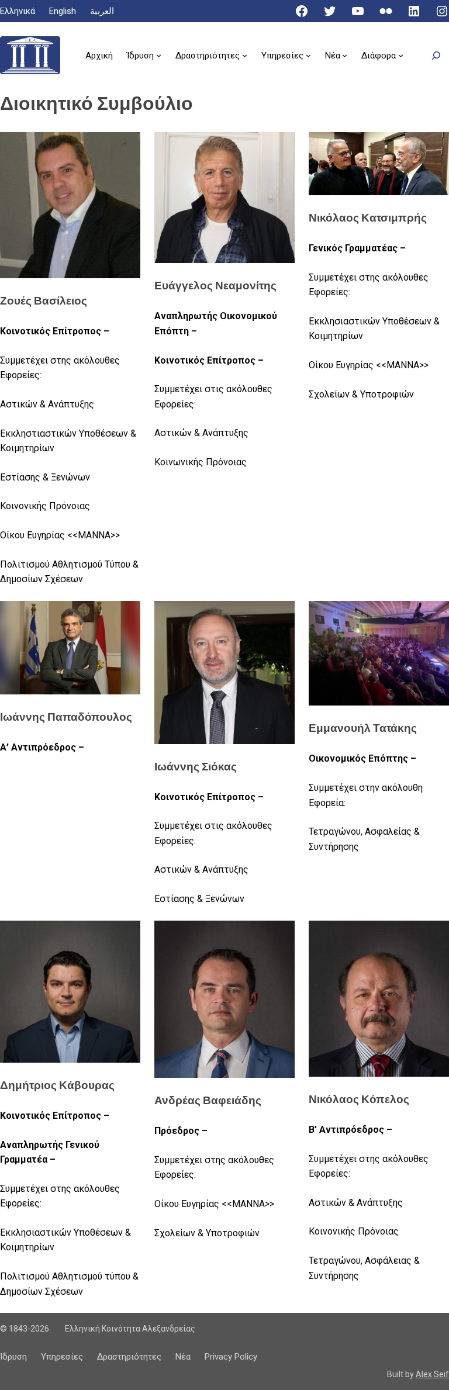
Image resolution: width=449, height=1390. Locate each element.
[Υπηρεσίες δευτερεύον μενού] (308, 55)
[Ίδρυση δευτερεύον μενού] (158, 55)
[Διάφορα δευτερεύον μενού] (400, 55)
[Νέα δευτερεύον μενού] (344, 55)
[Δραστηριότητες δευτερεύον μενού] (244, 55)
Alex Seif (432, 1374)
